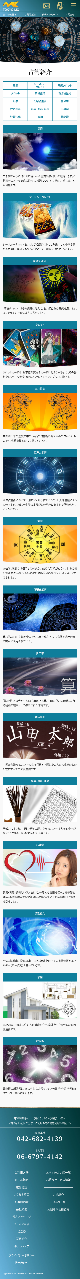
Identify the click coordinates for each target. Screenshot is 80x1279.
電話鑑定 (21, 1187)
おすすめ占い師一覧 (58, 1172)
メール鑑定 (21, 1179)
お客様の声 (22, 1202)
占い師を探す (10, 14)
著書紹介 (21, 1238)
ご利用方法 (30, 14)
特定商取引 (22, 1262)
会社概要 (21, 1209)
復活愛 (21, 1231)
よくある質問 (21, 1194)
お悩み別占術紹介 (58, 1209)
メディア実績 (21, 1224)
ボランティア (21, 1246)
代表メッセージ (50, 14)
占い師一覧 (58, 1202)
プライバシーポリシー (22, 1255)
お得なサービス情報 (58, 1179)
